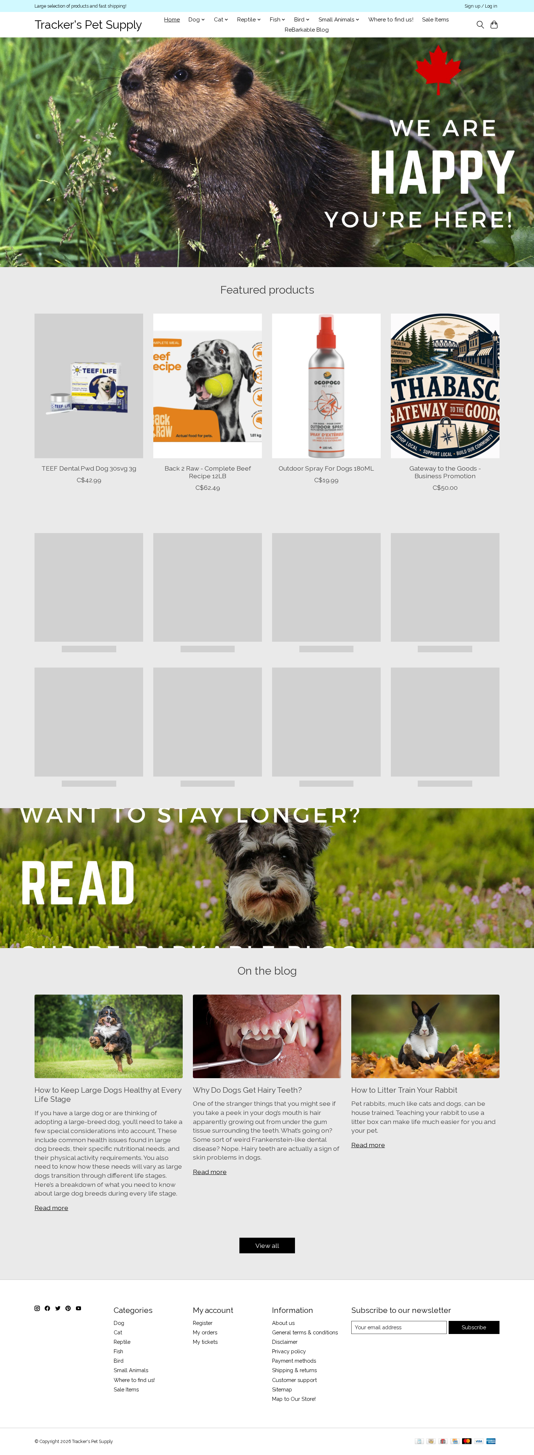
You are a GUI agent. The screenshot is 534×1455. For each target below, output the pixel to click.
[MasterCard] (467, 1441)
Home (172, 19)
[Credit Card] (455, 1441)
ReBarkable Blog (307, 30)
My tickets (205, 1342)
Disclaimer (285, 1342)
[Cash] (431, 1441)
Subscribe (474, 1327)
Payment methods (294, 1361)
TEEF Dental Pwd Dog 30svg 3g (88, 468)
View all (267, 1245)
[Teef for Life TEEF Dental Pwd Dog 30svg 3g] (89, 386)
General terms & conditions (305, 1332)
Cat (118, 1332)
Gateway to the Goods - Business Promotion (445, 471)
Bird (119, 1361)
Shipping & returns (294, 1370)
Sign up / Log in (481, 6)
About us (283, 1323)
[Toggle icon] (480, 24)
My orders (205, 1332)
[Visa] (479, 1441)
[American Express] (491, 1441)
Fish (118, 1351)
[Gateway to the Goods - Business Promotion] (445, 386)
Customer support (294, 1380)
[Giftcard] (443, 1441)
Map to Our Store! (294, 1399)
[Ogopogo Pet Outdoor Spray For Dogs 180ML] (326, 386)
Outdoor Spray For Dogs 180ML (326, 468)
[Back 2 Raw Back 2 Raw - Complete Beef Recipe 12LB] (207, 386)
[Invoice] (419, 1441)
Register (203, 1323)
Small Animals (131, 1370)
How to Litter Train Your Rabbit (404, 1090)
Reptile (122, 1342)
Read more (51, 1208)
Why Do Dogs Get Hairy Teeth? (247, 1090)
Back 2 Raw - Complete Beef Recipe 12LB (208, 471)
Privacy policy (289, 1351)
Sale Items (435, 19)
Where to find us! (390, 19)
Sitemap (282, 1389)
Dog (119, 1323)
